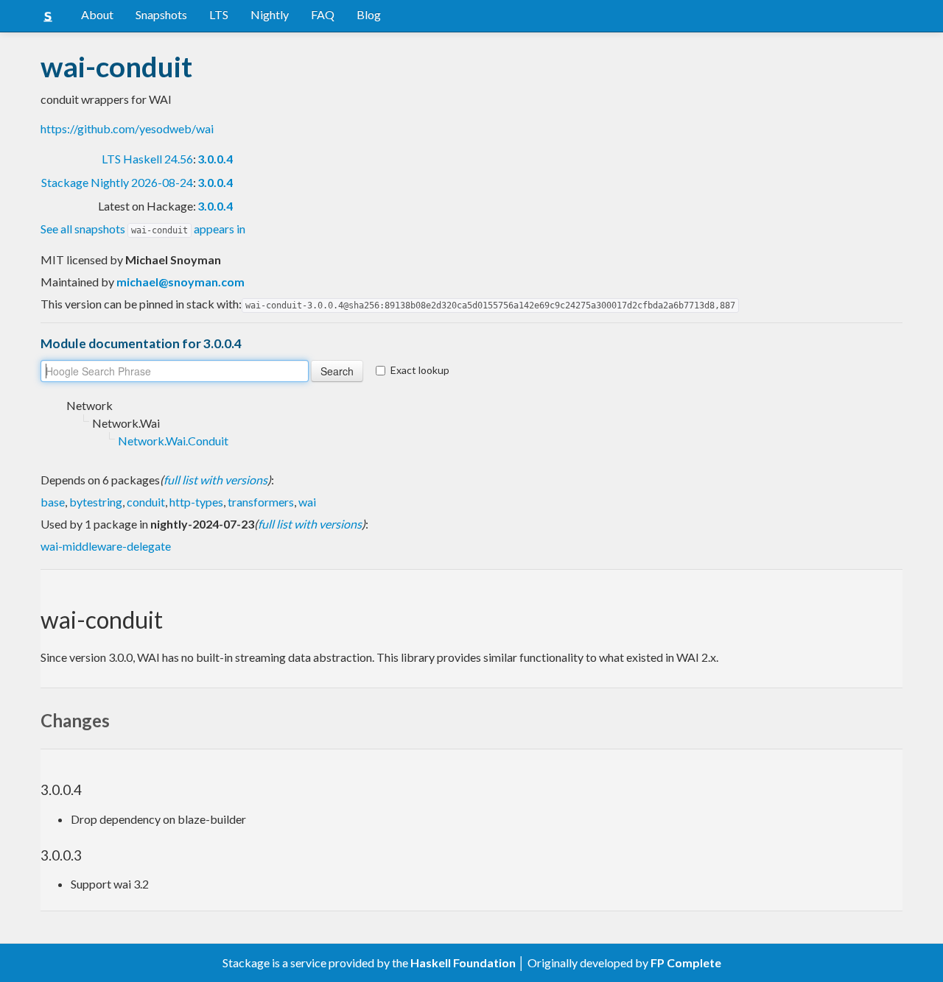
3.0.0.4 (215, 159)
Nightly (269, 14)
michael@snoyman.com (180, 282)
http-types (196, 502)
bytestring (95, 502)
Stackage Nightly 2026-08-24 (117, 182)
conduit (146, 502)
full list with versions (215, 480)
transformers (261, 502)
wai (307, 502)
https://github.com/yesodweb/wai (127, 128)
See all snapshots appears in (143, 229)
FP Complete (686, 962)
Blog (369, 14)
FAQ (322, 14)
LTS (218, 14)
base (53, 502)
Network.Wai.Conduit (173, 441)
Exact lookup (419, 370)
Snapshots (161, 14)
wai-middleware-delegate (106, 546)
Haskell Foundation (463, 962)
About (97, 14)
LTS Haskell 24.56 (147, 159)
